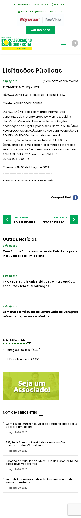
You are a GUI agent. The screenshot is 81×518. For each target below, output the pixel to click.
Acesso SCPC (40, 30)
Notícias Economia (18, 359)
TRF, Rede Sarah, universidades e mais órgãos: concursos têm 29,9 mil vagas (36, 444)
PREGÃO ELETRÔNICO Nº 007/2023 (60, 220)
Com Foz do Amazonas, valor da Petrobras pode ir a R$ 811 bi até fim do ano (42, 425)
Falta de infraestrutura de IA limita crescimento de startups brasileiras (39, 481)
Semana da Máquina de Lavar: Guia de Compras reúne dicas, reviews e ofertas (42, 463)
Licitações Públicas (18, 350)
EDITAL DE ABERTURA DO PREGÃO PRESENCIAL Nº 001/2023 (27, 220)
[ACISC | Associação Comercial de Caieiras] (16, 44)
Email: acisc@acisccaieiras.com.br (41, 11)
